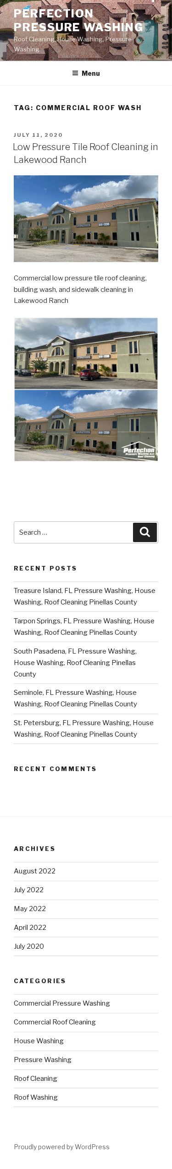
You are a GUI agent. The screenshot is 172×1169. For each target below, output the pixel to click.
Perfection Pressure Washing (79, 20)
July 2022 (29, 890)
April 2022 (30, 927)
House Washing (39, 1041)
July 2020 (29, 946)
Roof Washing (36, 1097)
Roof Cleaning (35, 1078)
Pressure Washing (43, 1060)
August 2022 (34, 871)
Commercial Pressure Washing (62, 1003)
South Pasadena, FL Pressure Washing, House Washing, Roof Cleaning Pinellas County (75, 662)
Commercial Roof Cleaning (55, 1022)
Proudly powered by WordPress (62, 1147)
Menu (91, 73)
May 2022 (30, 909)
